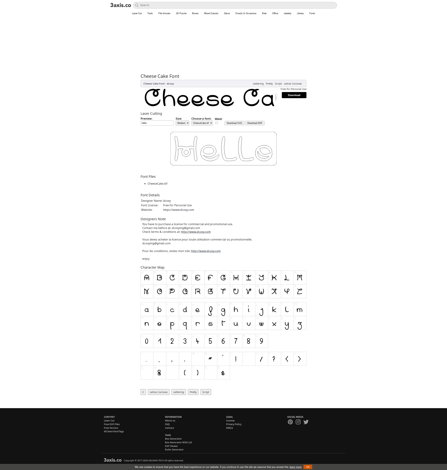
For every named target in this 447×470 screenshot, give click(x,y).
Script (278, 83)
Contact (169, 427)
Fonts (312, 13)
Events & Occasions (246, 13)
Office (275, 13)
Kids (264, 13)
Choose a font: (201, 119)
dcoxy (170, 83)
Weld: (218, 119)
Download (294, 95)
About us (170, 420)
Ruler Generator (174, 449)
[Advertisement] (223, 42)
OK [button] (308, 467)
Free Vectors (111, 427)
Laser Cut (137, 13)
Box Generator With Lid (178, 442)
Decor (227, 13)
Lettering (258, 83)
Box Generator (173, 438)
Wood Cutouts (211, 13)
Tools (150, 13)
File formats (164, 13)
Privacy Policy (233, 424)
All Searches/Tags (114, 431)
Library (300, 13)
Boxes (195, 13)
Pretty (269, 83)
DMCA (229, 427)
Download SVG (234, 123)
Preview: (146, 119)
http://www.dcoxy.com (196, 232)
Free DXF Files (112, 424)
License (230, 420)
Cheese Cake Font (153, 83)
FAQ (167, 424)
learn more (296, 467)
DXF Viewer (171, 446)
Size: (179, 119)
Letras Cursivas (293, 83)
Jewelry (287, 13)
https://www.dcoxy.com (178, 210)
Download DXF (254, 123)
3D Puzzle (181, 13)
